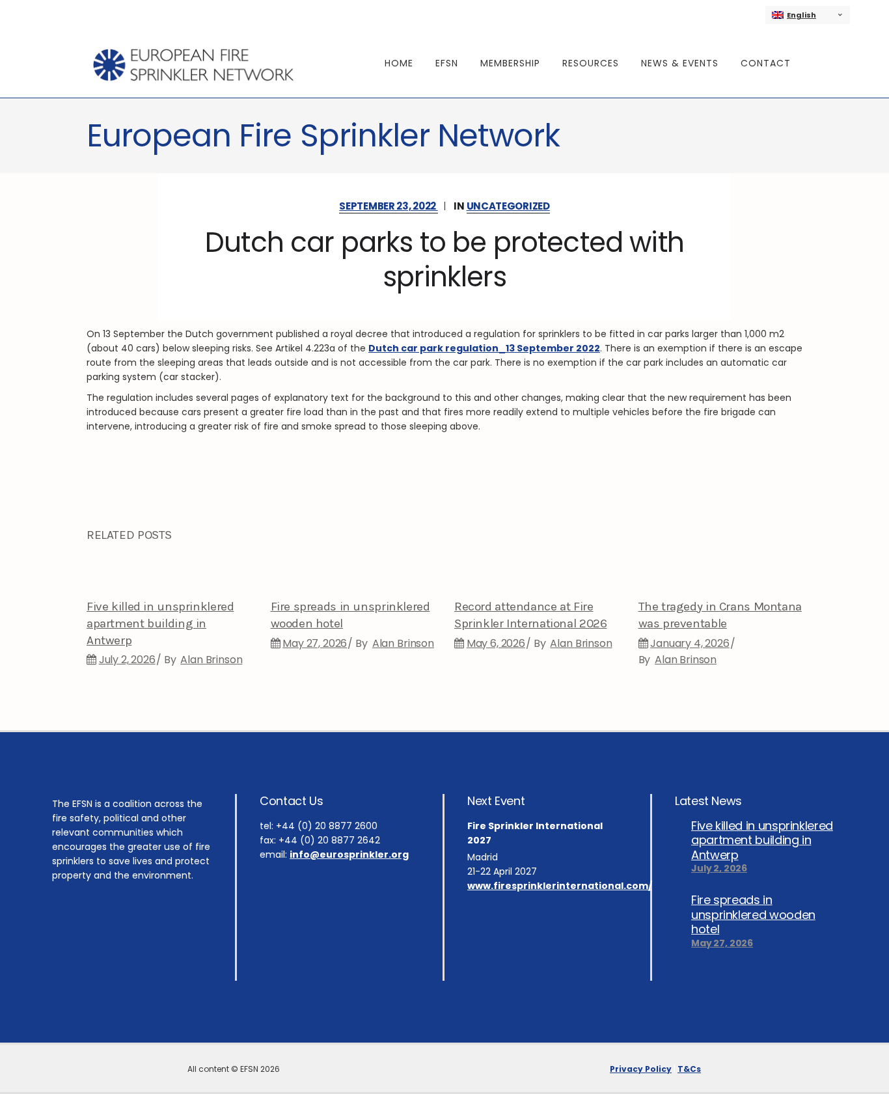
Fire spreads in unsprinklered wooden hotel (753, 914)
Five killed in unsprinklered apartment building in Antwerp (160, 623)
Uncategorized (508, 206)
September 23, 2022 (388, 206)
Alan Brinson (211, 659)
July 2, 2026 (127, 659)
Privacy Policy (641, 1068)
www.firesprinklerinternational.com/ (559, 885)
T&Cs (689, 1068)
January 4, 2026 (690, 643)
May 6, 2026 (496, 643)
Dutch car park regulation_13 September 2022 (484, 348)
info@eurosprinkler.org (349, 854)
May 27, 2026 (314, 643)
